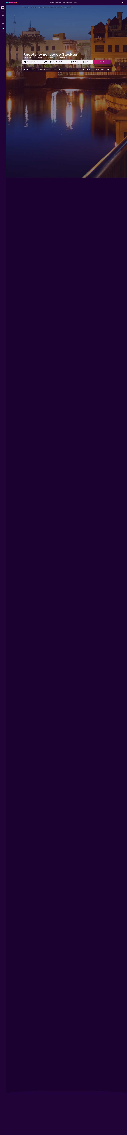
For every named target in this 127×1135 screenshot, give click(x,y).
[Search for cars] (3, 15)
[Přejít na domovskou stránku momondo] (11, 2)
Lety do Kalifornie (60, 7)
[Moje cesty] (3, 23)
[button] (3, 3)
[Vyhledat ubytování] (3, 11)
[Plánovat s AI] (3, 19)
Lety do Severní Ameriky (34, 7)
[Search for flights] (3, 8)
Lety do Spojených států (47, 7)
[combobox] (28, 58)
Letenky (24, 7)
